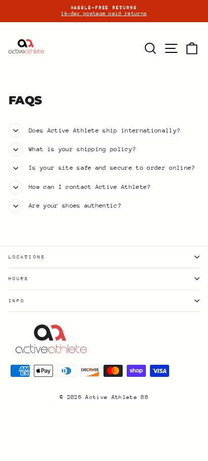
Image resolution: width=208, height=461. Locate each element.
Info (17, 300)
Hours (19, 278)
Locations (27, 256)
